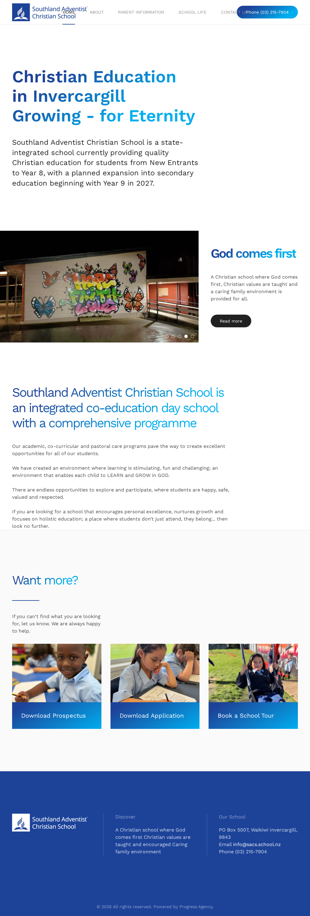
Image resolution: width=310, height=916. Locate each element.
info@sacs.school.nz (257, 844)
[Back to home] (51, 12)
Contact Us (234, 12)
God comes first (253, 253)
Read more (231, 321)
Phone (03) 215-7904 (267, 12)
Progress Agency (196, 906)
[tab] (167, 336)
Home (69, 12)
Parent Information (141, 12)
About (97, 12)
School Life (192, 12)
